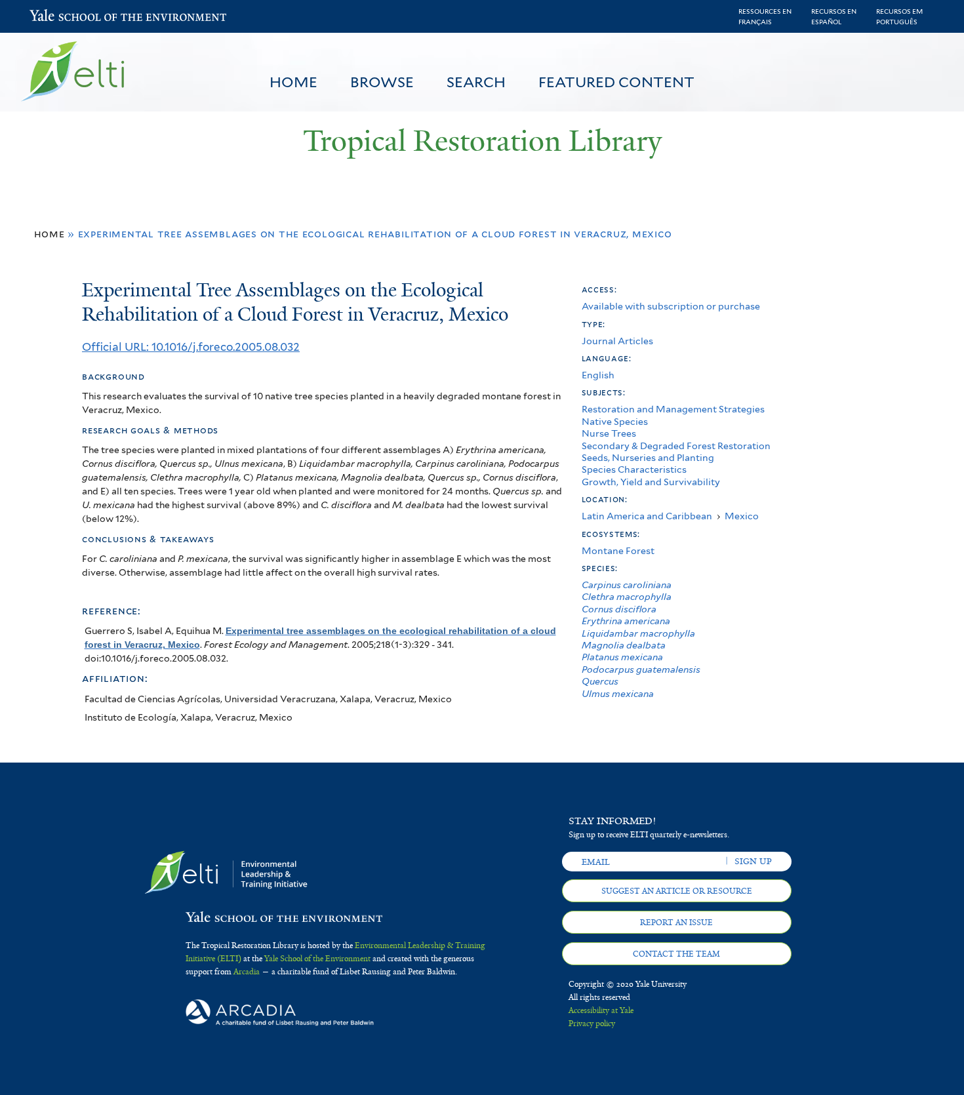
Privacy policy (592, 1023)
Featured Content (616, 82)
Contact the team (676, 954)
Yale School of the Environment (64, 17)
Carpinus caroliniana (627, 584)
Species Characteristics (634, 469)
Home (293, 82)
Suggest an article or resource (676, 891)
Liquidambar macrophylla (638, 633)
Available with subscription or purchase (671, 305)
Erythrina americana (626, 620)
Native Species (615, 421)
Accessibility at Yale (601, 1010)
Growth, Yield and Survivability (651, 481)
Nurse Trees (609, 433)
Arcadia (246, 971)
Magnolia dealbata (624, 644)
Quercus (600, 681)
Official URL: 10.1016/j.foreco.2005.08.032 (191, 346)
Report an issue (676, 922)
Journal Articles (617, 340)
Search (476, 82)
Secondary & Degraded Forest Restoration (676, 445)
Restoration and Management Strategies (673, 408)
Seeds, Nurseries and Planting (648, 457)
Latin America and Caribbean (647, 515)
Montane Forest (618, 550)
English (598, 374)
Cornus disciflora (619, 608)
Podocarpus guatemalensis (641, 669)
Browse (382, 82)
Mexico (742, 515)
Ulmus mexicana (618, 693)
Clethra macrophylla (627, 596)
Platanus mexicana (622, 656)
